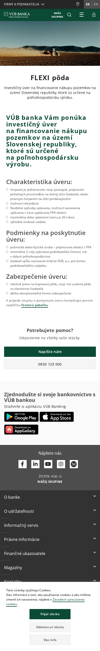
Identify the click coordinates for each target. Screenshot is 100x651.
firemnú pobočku (34, 305)
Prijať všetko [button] (50, 614)
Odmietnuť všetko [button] (50, 627)
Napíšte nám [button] (50, 351)
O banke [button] (12, 497)
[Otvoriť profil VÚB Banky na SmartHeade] (74, 464)
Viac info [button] (50, 640)
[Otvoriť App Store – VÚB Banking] (56, 417)
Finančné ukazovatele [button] (24, 553)
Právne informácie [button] (21, 539)
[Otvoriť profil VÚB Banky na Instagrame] (61, 464)
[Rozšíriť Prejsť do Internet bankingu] (94, 15)
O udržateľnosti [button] (19, 511)
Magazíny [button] (13, 567)
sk (88, 4)
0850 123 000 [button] (50, 364)
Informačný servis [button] (21, 525)
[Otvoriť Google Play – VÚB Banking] (21, 417)
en (96, 4)
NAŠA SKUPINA (57, 14)
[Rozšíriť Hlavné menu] (81, 15)
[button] (69, 15)
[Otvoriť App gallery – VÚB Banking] (21, 429)
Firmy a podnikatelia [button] (21, 4)
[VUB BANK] (17, 15)
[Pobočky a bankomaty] (80, 4)
